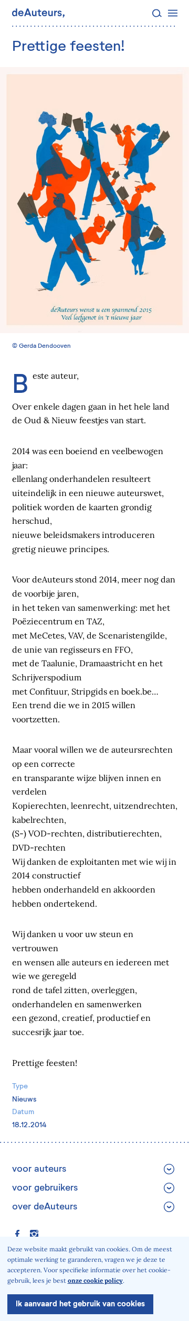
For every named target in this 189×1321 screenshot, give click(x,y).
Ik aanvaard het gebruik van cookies (80, 1304)
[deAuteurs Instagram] (34, 1234)
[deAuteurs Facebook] (17, 1234)
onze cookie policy (95, 1280)
